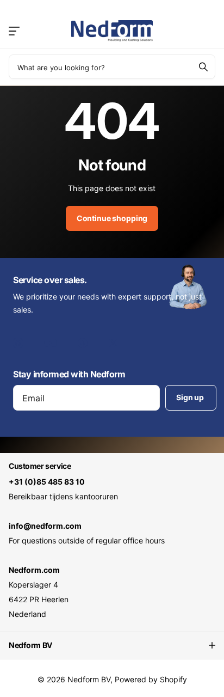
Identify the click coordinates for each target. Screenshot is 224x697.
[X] (113, 343)
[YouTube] (50, 343)
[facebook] (83, 343)
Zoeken (203, 66)
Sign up (191, 397)
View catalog (15, 30)
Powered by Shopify (151, 679)
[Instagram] (18, 343)
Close (112, 645)
